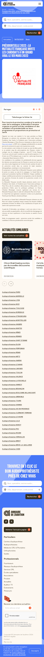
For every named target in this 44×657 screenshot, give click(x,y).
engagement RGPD (25, 626)
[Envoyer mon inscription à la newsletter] (30, 608)
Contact (7, 639)
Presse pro (8, 591)
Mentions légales (9, 636)
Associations (8, 575)
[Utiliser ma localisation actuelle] (39, 490)
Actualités (7, 582)
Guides (6, 554)
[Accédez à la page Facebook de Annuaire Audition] (6, 521)
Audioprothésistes (10, 545)
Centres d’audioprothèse (13, 541)
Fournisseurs (8, 563)
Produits (7, 579)
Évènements (8, 588)
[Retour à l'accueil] (18, 513)
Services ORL (9, 569)
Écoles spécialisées (11, 572)
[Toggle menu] (39, 4)
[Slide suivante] (11, 283)
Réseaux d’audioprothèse (13, 566)
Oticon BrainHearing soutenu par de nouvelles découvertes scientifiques (17, 265)
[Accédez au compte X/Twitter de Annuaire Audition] (11, 521)
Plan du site (8, 642)
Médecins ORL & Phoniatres (14, 548)
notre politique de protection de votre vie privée (14, 654)
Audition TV (8, 585)
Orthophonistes (10, 551)
